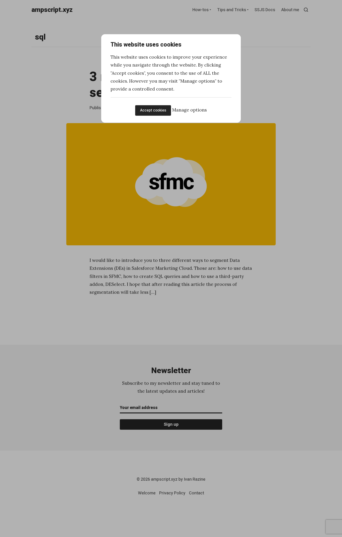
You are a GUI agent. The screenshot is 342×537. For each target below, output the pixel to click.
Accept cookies (153, 110)
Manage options (189, 110)
